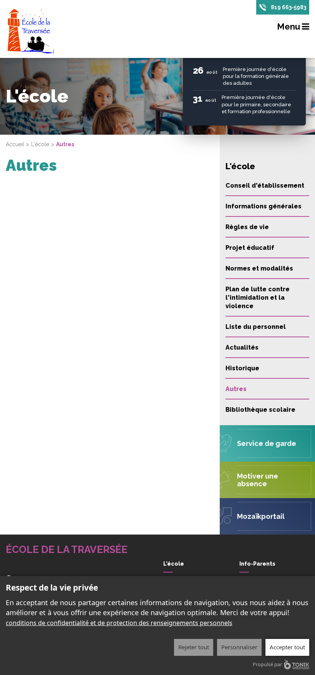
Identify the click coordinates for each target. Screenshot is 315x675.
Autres (236, 389)
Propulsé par (267, 664)
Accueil (15, 144)
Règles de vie (247, 227)
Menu (289, 26)
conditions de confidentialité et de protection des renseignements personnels (119, 623)
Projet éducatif (249, 247)
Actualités (242, 347)
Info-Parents (257, 564)
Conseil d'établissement (264, 185)
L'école (40, 144)
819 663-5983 (288, 7)
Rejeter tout (193, 647)
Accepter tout (287, 647)
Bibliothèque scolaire (260, 409)
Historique (242, 368)
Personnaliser (239, 647)
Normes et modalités (259, 268)
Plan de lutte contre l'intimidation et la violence (257, 298)
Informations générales (263, 206)
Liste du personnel (255, 326)
